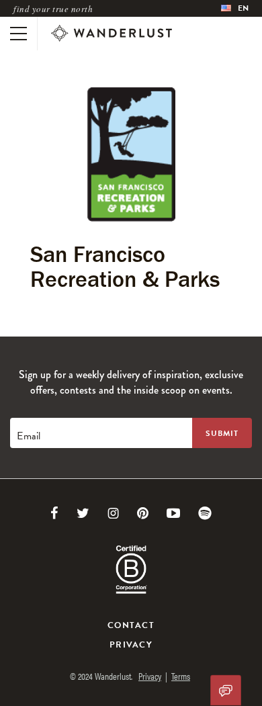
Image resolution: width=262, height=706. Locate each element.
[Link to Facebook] (54, 513)
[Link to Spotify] (205, 513)
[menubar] (235, 8)
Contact (131, 625)
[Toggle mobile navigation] (18, 33)
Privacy (131, 645)
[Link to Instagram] (113, 513)
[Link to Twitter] (83, 513)
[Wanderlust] (111, 33)
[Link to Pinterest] (142, 513)
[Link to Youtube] (173, 513)
